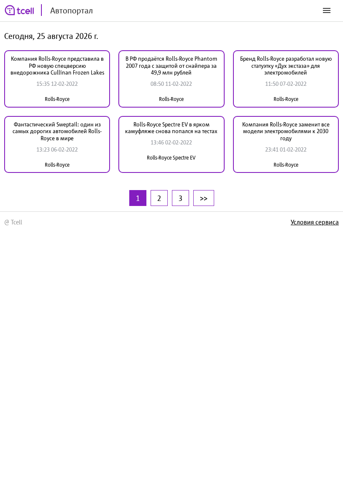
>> (203, 198)
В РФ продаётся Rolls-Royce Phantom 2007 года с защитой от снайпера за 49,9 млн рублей (171, 65)
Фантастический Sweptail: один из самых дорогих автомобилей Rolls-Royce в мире (57, 131)
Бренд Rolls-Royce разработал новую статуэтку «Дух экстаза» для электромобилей (286, 65)
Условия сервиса (315, 222)
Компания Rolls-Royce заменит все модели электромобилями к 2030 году (286, 131)
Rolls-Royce (57, 99)
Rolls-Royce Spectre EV (171, 157)
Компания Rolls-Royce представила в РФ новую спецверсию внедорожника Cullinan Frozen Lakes (57, 65)
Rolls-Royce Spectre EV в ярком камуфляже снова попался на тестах (171, 128)
